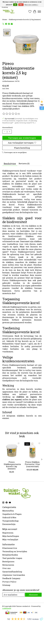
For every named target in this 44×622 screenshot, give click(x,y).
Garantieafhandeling (12, 571)
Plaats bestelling (22, 148)
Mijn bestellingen (10, 536)
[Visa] (28, 613)
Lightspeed (6, 608)
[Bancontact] (32, 613)
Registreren (7, 533)
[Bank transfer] (36, 613)
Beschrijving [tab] (10, 163)
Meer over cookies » (31, 5)
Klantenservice (9, 548)
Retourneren (8, 565)
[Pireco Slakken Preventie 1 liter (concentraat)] (32, 450)
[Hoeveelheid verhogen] (9, 131)
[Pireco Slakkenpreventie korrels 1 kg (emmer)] (11, 450)
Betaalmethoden (10, 555)
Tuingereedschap (10, 521)
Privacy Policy (9, 581)
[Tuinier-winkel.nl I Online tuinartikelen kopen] (8, 11)
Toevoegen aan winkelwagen (22, 138)
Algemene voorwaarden (13, 575)
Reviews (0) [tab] (24, 163)
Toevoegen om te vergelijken (15, 152)
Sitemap (6, 585)
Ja (15, 5)
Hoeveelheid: (7, 127)
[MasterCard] (24, 613)
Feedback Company (11, 578)
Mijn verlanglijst (10, 539)
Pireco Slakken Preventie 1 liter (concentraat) (32, 464)
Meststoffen (8, 510)
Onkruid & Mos (9, 517)
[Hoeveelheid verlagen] (4, 131)
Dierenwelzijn (8, 524)
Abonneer (33, 594)
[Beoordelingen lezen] (10, 113)
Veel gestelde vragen (12, 558)
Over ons (6, 568)
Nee (21, 5)
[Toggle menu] (39, 11)
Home (4, 19)
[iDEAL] (21, 613)
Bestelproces (8, 561)
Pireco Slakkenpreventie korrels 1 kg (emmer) (12, 465)
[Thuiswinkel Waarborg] (11, 613)
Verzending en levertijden (14, 551)
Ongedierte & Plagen (12, 514)
